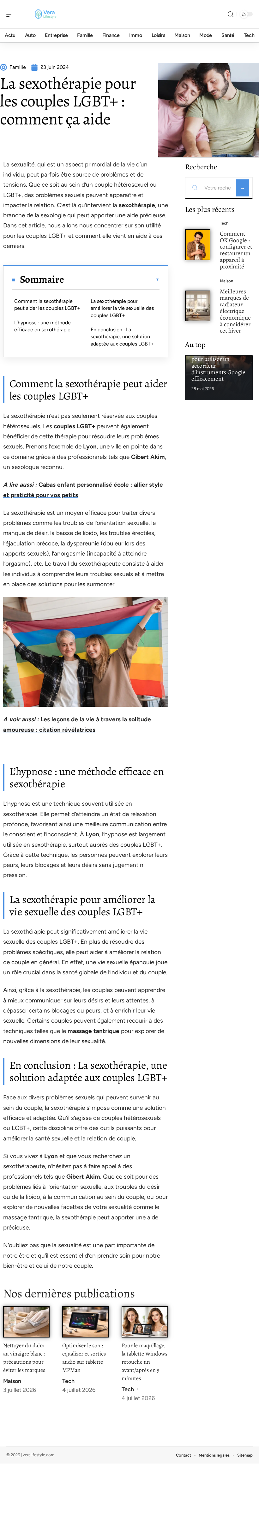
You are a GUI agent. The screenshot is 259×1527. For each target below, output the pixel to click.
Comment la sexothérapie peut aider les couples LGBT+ (47, 304)
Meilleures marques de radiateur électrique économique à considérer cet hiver (235, 311)
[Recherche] (230, 14)
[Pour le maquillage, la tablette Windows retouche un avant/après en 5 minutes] (145, 1322)
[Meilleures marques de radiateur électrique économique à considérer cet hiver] (197, 306)
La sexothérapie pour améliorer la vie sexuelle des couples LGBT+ (122, 308)
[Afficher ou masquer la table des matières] (112, 279)
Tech (68, 1381)
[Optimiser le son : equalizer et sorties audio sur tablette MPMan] (85, 1322)
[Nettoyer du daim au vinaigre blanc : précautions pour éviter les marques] (26, 1322)
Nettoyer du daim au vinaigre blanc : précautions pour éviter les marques (24, 1358)
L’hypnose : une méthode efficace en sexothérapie (42, 326)
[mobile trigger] (11, 14)
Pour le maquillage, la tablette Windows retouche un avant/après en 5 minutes (144, 1362)
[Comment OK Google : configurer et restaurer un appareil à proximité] (197, 245)
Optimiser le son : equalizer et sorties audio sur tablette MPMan (84, 1358)
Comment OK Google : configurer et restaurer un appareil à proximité (236, 250)
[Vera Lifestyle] (45, 14)
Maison (12, 1381)
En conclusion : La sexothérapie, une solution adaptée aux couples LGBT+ (122, 337)
